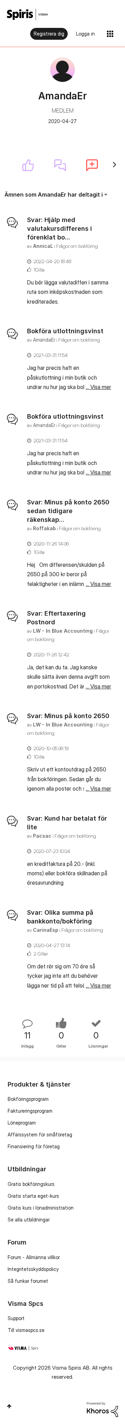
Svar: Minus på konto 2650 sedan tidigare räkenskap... (68, 510)
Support (16, 1318)
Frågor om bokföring (77, 246)
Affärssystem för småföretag (40, 1134)
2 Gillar (41, 954)
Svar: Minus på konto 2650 (68, 715)
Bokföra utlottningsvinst (65, 331)
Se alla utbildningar (29, 1220)
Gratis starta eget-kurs (33, 1196)
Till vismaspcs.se (26, 1330)
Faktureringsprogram (30, 1111)
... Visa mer (98, 301)
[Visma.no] (27, 14)
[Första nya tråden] (92, 165)
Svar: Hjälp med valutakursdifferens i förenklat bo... (59, 228)
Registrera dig (49, 34)
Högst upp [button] (9, 1406)
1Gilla (39, 270)
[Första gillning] (28, 165)
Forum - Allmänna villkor (34, 1257)
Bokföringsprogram (28, 1099)
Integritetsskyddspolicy (33, 1269)
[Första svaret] (60, 165)
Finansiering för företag (34, 1146)
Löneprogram (22, 1123)
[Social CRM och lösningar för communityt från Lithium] (102, 1409)
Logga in (85, 34)
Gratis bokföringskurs (31, 1184)
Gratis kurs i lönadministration (41, 1208)
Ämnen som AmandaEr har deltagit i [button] (54, 194)
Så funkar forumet (28, 1281)
